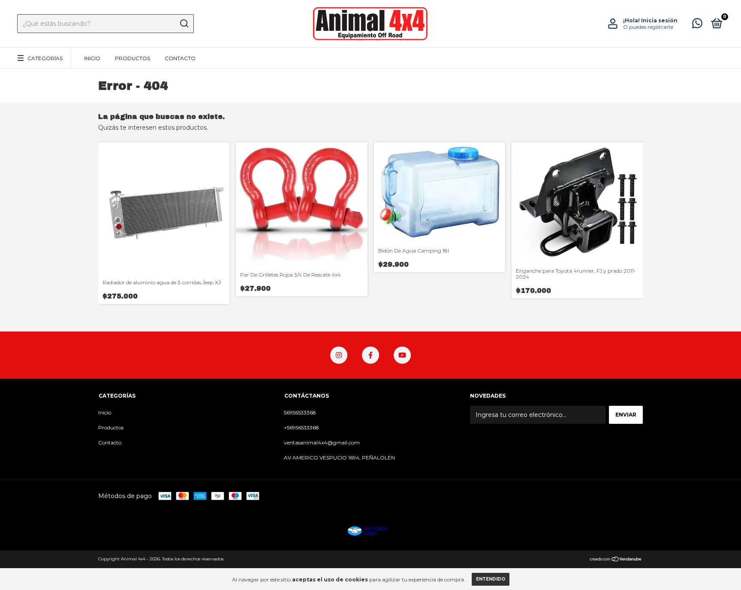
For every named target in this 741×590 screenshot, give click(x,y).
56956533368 (300, 412)
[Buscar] (184, 23)
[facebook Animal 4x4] (370, 355)
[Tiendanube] (616, 560)
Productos (132, 58)
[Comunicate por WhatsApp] (697, 25)
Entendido (490, 579)
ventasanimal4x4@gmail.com (322, 442)
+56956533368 (301, 427)
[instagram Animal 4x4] (338, 355)
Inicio (92, 58)
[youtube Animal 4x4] (402, 355)
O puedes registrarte (648, 27)
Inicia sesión (659, 20)
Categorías (45, 58)
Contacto (180, 58)
